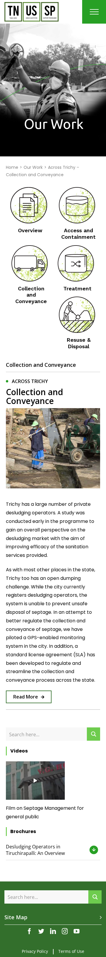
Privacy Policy (35, 951)
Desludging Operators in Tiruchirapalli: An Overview (35, 849)
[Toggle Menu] (94, 11)
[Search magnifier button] (93, 734)
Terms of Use (71, 951)
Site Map (15, 917)
